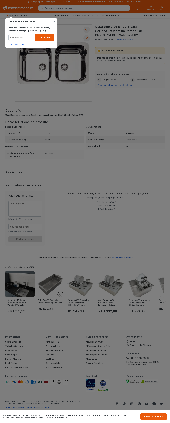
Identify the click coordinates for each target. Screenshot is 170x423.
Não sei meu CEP (16, 44)
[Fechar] (54, 21)
